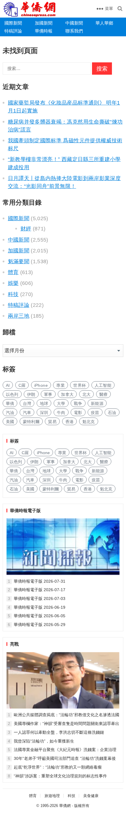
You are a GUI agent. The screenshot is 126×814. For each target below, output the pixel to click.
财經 (26, 229)
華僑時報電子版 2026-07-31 (39, 581)
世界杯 (79, 385)
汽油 (10, 412)
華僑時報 (43, 30)
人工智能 (103, 385)
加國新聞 (43, 22)
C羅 (22, 385)
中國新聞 (74, 22)
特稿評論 (13, 30)
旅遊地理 (52, 796)
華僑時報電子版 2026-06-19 (39, 607)
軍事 (48, 394)
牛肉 (61, 412)
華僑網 (65, 805)
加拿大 (67, 394)
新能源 (97, 403)
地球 (44, 403)
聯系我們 (74, 30)
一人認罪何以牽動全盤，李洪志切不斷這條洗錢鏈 (59, 732)
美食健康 (90, 796)
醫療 (103, 394)
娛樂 (13, 283)
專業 (60, 385)
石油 (112, 412)
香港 (69, 421)
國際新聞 (13, 22)
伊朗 (31, 394)
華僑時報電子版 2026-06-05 (39, 615)
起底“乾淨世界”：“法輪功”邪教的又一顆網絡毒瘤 (58, 767)
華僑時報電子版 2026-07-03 (39, 598)
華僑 (10, 403)
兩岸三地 (18, 316)
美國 (10, 421)
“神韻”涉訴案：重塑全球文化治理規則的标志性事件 (60, 776)
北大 (86, 394)
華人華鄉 (104, 22)
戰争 (78, 403)
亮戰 (14, 644)
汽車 (27, 412)
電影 (78, 412)
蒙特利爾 (31, 421)
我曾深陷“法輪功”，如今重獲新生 (44, 741)
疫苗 (95, 412)
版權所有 (81, 805)
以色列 (12, 394)
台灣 (27, 403)
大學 (61, 403)
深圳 (44, 412)
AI (8, 385)
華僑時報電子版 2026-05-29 (39, 624)
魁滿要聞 (18, 261)
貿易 (52, 421)
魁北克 (88, 421)
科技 (13, 294)
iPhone (41, 385)
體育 (13, 272)
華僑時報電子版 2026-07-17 (39, 589)
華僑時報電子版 (25, 510)
